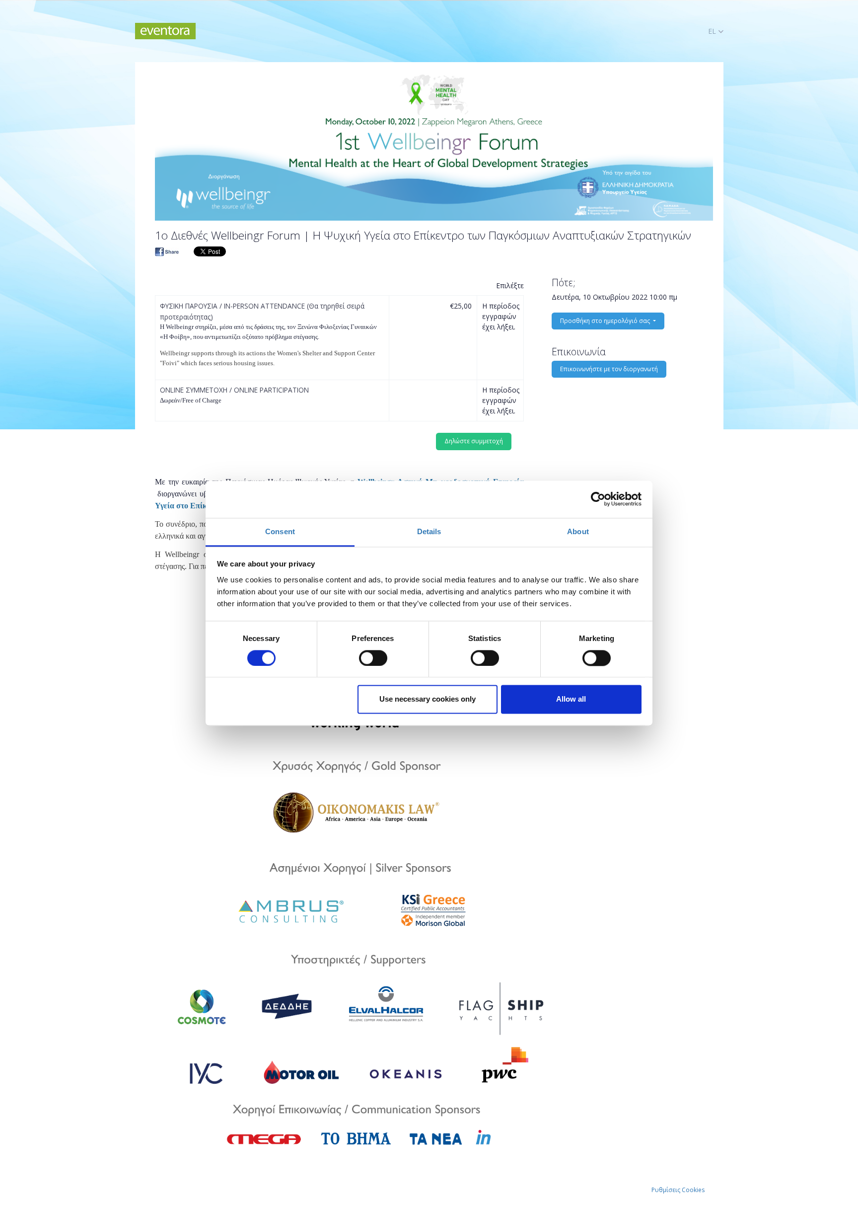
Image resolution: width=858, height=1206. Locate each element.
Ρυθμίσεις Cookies (678, 1190)
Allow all (571, 699)
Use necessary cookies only (427, 699)
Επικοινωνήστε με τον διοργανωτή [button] (609, 369)
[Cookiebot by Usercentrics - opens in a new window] (598, 498)
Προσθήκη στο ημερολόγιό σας (605, 321)
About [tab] (578, 531)
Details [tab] (429, 531)
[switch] (373, 658)
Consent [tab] (280, 531)
